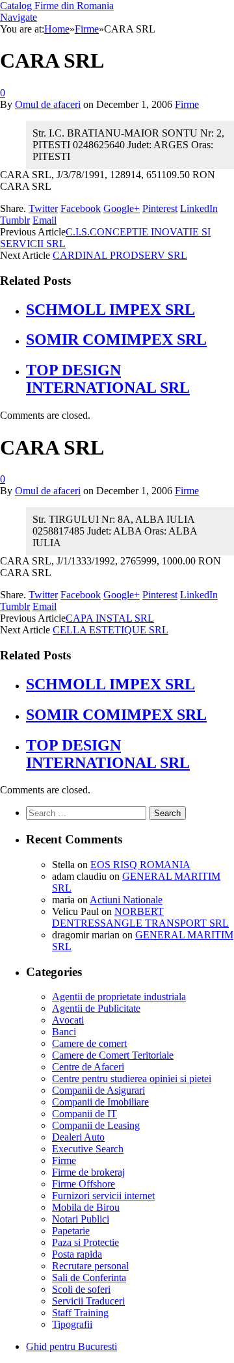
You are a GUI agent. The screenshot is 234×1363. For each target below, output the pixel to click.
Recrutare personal (90, 1265)
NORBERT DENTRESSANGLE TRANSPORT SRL (140, 917)
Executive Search (88, 1148)
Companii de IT (84, 1113)
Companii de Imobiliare (100, 1101)
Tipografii (72, 1324)
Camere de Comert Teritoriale (113, 1055)
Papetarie (71, 1230)
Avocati (68, 1020)
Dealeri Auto (78, 1137)
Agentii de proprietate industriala (119, 996)
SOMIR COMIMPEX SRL (116, 339)
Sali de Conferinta (89, 1277)
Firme (187, 104)
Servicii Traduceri (88, 1300)
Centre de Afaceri (88, 1066)
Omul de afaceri (48, 104)
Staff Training (80, 1312)
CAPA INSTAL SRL (110, 618)
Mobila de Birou (86, 1207)
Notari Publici (80, 1218)
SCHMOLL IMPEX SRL (110, 309)
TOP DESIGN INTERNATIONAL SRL (108, 379)
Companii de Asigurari (98, 1090)
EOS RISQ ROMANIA (140, 864)
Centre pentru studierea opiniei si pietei (131, 1078)
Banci (64, 1031)
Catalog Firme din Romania (57, 5)
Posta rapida (77, 1254)
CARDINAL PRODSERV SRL (120, 255)
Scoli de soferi (81, 1289)
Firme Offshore (83, 1183)
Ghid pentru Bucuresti (71, 1346)
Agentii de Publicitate (96, 1008)
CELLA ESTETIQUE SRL (110, 629)
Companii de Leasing (96, 1125)
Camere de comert (89, 1043)
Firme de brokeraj (88, 1172)
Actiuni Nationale (126, 899)
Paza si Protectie (85, 1242)
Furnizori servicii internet (103, 1195)
